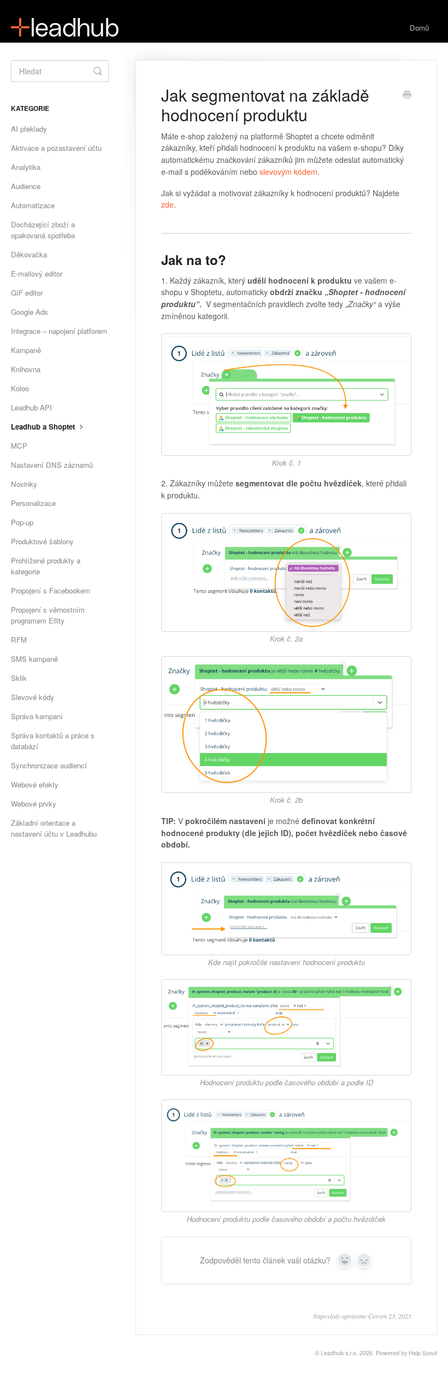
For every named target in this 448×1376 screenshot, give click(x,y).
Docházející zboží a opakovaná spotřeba (43, 229)
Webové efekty (34, 784)
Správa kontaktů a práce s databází (53, 740)
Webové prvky (33, 803)
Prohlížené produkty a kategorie (45, 566)
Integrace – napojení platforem (59, 331)
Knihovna (25, 369)
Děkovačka (29, 254)
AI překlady (29, 129)
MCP (19, 445)
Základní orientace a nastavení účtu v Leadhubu (54, 828)
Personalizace (33, 503)
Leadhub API (31, 407)
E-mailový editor (36, 273)
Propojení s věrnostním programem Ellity (48, 615)
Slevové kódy (32, 697)
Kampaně (26, 350)
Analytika (25, 167)
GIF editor (27, 292)
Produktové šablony (42, 541)
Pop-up (22, 522)
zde (167, 204)
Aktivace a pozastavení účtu (56, 148)
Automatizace (33, 205)
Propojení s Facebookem (50, 590)
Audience (25, 186)
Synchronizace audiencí (49, 765)
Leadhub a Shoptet (44, 426)
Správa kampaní (37, 716)
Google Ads (29, 312)
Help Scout (423, 1353)
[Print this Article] (407, 96)
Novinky (24, 484)
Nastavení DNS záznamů (52, 465)
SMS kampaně (34, 659)
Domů (419, 27)
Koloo (20, 388)
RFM (19, 639)
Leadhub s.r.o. (339, 1353)
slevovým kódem (288, 171)
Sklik (19, 678)
